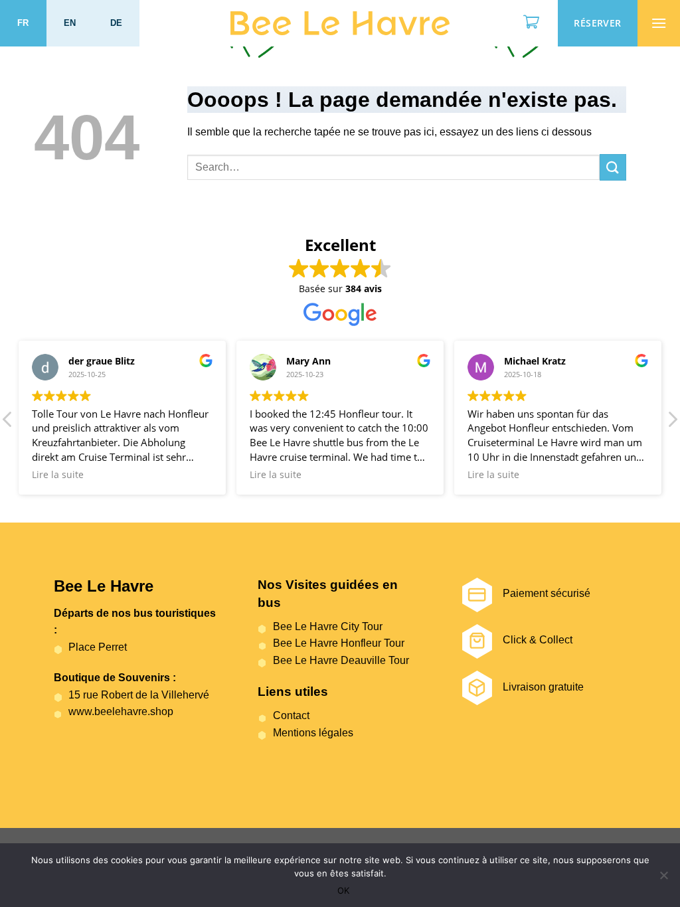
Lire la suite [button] (58, 475)
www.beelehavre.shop (120, 711)
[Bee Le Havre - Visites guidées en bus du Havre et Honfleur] (340, 23)
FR (23, 23)
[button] (672, 423)
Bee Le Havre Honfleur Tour (338, 643)
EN (70, 23)
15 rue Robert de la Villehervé (138, 695)
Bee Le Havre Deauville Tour (340, 660)
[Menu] (658, 23)
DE (116, 23)
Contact (291, 715)
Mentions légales (313, 732)
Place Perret (97, 647)
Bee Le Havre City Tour (327, 626)
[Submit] (613, 167)
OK (343, 890)
